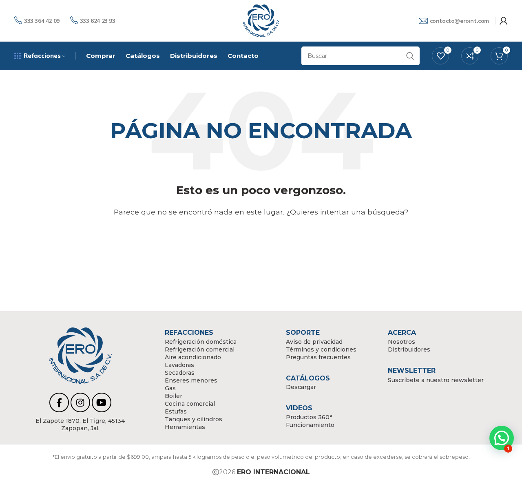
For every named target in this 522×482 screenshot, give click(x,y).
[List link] (80, 424)
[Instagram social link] (80, 402)
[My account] (503, 21)
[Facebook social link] (59, 402)
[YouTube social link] (101, 402)
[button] (501, 438)
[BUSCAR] (410, 55)
